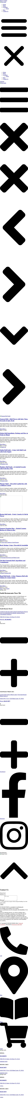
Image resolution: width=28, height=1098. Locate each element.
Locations (5, 7)
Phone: (5, 701)
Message (2, 900)
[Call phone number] (14, 954)
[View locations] (14, 993)
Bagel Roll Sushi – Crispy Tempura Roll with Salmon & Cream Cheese (14, 576)
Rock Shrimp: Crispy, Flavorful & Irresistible (14, 545)
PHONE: (5, 619)
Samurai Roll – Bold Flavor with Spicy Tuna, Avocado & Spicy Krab (14, 419)
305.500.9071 (3, 1056)
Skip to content (3, 0)
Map (1, 995)
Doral (7, 8)
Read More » (3, 429)
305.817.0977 (3, 1067)
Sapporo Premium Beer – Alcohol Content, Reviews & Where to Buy (13, 529)
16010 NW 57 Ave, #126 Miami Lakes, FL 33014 (12, 698)
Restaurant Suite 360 (17, 924)
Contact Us (5, 11)
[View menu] (14, 1020)
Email (1, 894)
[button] (14, 41)
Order (1, 1048)
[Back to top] (14, 886)
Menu (4, 6)
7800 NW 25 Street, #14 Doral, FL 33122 (10, 617)
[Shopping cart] (14, 1047)
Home (4, 4)
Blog (4, 10)
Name (1, 893)
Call (1, 955)
